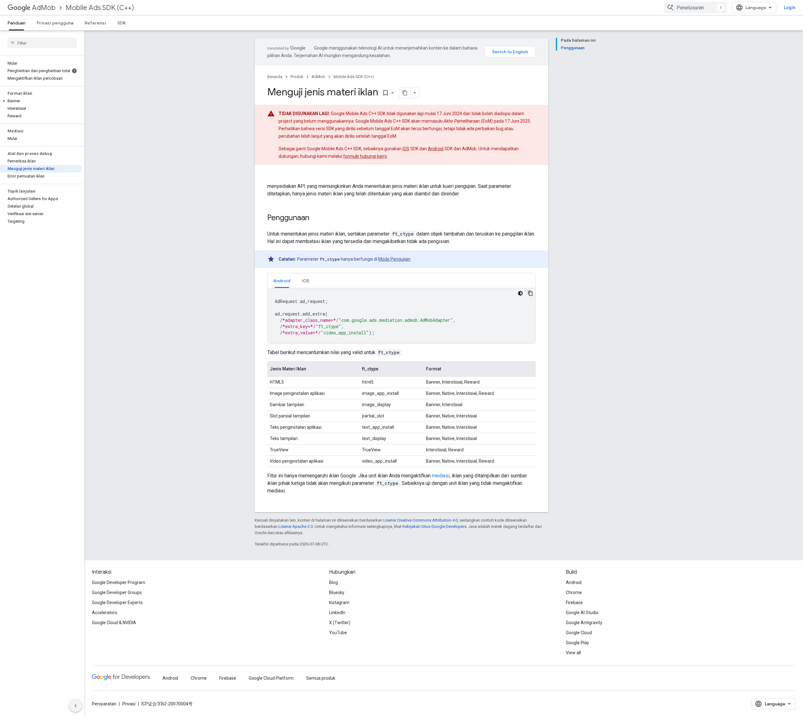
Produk (296, 76)
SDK (121, 23)
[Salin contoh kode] (530, 293)
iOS (405, 148)
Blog (333, 582)
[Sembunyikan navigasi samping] (75, 705)
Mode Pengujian (394, 259)
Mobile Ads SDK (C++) (100, 7)
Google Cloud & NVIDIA (114, 622)
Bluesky (336, 592)
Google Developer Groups (117, 592)
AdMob (44, 7)
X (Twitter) (339, 622)
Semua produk (320, 678)
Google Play (577, 642)
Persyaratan (104, 703)
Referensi (95, 23)
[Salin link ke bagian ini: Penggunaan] (315, 218)
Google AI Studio (582, 612)
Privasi (129, 703)
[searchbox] (42, 43)
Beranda (274, 76)
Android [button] (281, 281)
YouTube (338, 632)
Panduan (16, 23)
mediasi (440, 476)
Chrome (574, 592)
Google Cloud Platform (271, 678)
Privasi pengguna (55, 23)
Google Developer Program (118, 582)
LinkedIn (337, 612)
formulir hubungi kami (365, 156)
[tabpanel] (401, 315)
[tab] (282, 280)
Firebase (574, 602)
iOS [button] (305, 281)
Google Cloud (579, 632)
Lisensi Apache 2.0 (296, 526)
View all (573, 652)
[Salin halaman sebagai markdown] (405, 93)
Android (436, 148)
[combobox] (695, 7)
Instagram (339, 602)
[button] (41, 101)
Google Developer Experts (117, 602)
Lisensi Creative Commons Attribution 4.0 (420, 520)
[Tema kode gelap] (520, 293)
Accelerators (104, 612)
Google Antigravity (584, 622)
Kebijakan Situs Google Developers (434, 526)
